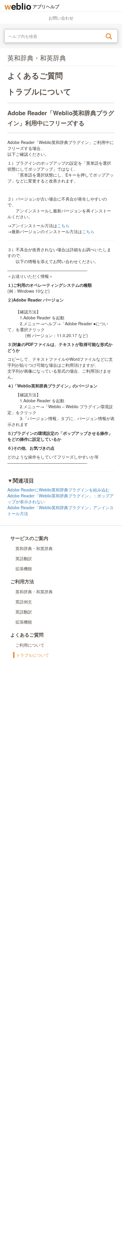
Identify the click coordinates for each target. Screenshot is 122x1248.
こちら (63, 225)
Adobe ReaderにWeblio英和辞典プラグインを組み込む (58, 490)
